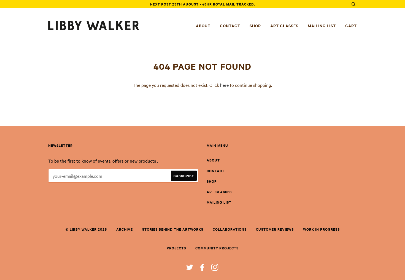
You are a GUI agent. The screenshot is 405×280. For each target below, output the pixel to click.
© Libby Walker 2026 (86, 229)
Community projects (217, 248)
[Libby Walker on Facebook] (202, 268)
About (203, 25)
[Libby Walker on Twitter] (189, 268)
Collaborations (230, 229)
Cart (351, 25)
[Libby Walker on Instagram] (215, 268)
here (224, 85)
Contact (230, 25)
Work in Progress (321, 229)
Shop (255, 25)
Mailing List (322, 25)
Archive (124, 229)
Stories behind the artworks (172, 229)
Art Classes (284, 25)
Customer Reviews (275, 229)
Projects (176, 248)
